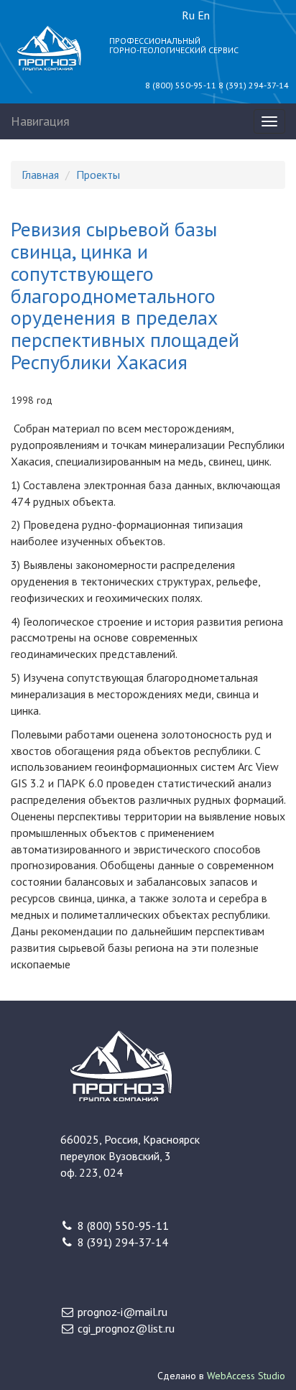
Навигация (40, 121)
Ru (188, 15)
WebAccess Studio (246, 1375)
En (204, 15)
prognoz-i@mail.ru (122, 1312)
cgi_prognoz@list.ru (126, 1328)
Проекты (98, 174)
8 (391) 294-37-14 (253, 85)
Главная (40, 174)
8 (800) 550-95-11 (180, 85)
